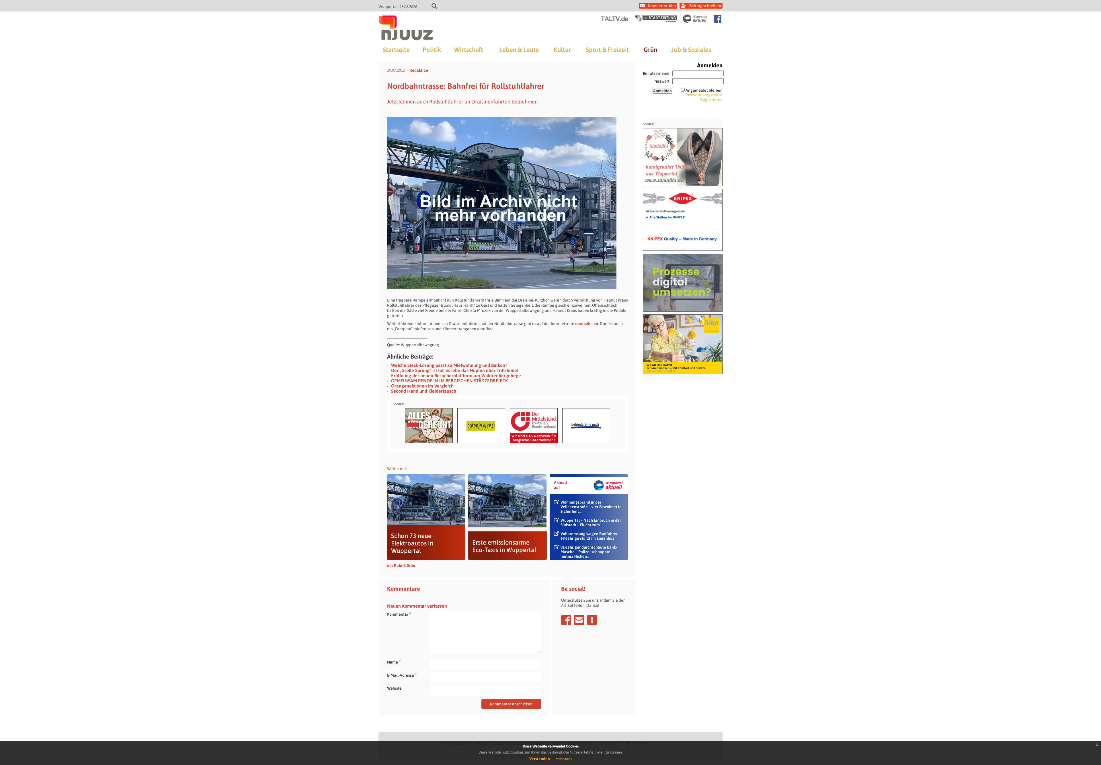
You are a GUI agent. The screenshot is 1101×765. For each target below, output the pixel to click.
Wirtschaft (468, 49)
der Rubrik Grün (401, 565)
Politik (432, 49)
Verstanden (539, 758)
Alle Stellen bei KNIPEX (665, 217)
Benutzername (656, 73)
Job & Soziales (691, 49)
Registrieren (711, 99)
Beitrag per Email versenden (579, 620)
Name (394, 662)
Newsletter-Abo (662, 5)
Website (394, 688)
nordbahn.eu (586, 323)
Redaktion (418, 70)
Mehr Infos (564, 759)
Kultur (562, 49)
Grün (650, 49)
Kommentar (399, 614)
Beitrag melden (592, 620)
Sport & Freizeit (607, 49)
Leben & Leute (519, 49)
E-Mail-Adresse (402, 675)
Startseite (396, 49)
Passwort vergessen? (704, 95)
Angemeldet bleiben (704, 90)
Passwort (661, 81)
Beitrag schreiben (705, 5)
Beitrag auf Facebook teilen (566, 620)
